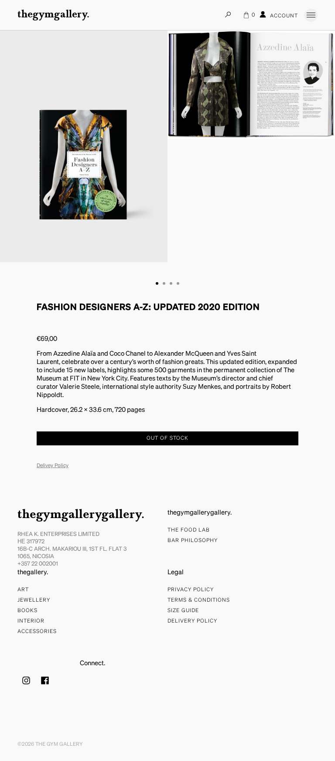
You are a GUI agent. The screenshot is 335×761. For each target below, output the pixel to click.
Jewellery (33, 600)
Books (27, 610)
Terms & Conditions (199, 600)
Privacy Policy (191, 590)
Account (283, 16)
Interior (30, 621)
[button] (157, 283)
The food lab (189, 530)
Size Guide (183, 610)
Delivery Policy (192, 621)
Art (23, 590)
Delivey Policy (52, 465)
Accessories (37, 631)
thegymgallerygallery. (80, 515)
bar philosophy (193, 540)
